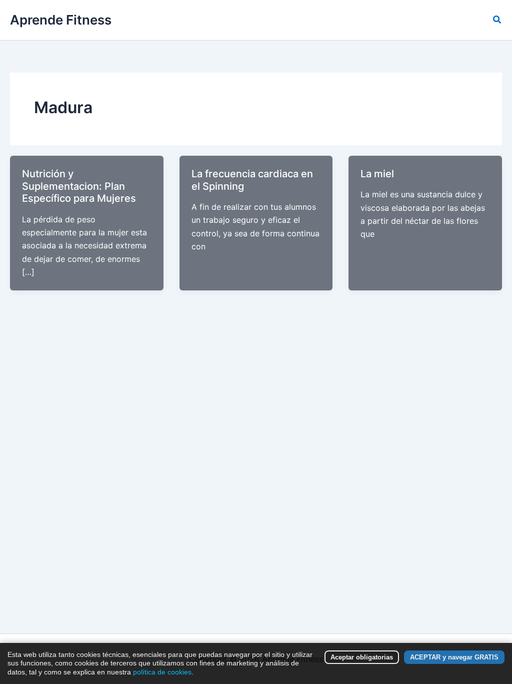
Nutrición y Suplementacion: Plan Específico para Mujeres (79, 186)
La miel (377, 174)
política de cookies (162, 672)
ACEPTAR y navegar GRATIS (454, 657)
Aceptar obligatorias (361, 657)
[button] (497, 20)
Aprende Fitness (61, 20)
